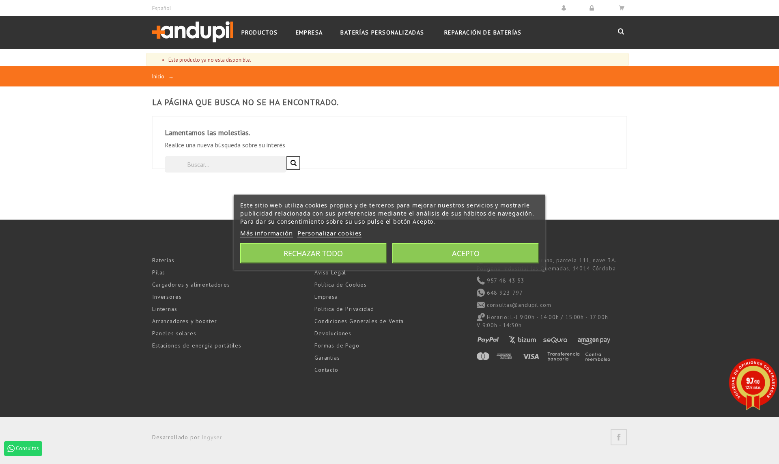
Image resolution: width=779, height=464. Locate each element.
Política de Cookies (340, 284)
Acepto (466, 253)
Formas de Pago (336, 345)
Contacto (326, 369)
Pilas (158, 272)
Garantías (327, 357)
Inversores (166, 296)
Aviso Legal (330, 272)
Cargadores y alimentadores (191, 284)
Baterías (163, 260)
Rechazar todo (313, 253)
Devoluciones (332, 333)
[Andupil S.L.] (192, 32)
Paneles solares (174, 333)
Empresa (326, 296)
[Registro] (593, 8)
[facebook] (619, 437)
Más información (266, 233)
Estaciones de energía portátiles (196, 345)
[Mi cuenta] (565, 8)
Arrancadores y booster (184, 321)
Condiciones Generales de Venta (359, 321)
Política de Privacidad (344, 309)
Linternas (164, 309)
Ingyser (212, 437)
